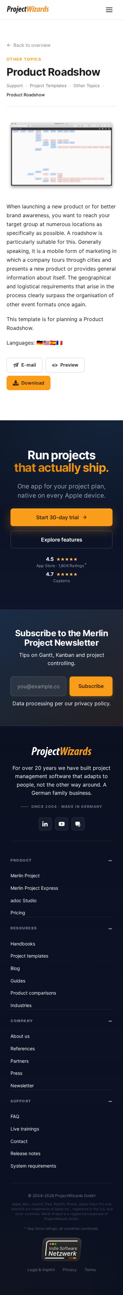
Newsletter (22, 1085)
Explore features (61, 539)
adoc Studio (23, 900)
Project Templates (48, 85)
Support (15, 85)
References (22, 1048)
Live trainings (24, 1129)
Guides (17, 980)
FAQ (14, 1116)
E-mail (28, 365)
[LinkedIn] (45, 823)
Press (16, 1073)
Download (32, 383)
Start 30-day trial (57, 517)
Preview (69, 365)
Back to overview (32, 45)
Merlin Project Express (34, 888)
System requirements (33, 1166)
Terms (90, 1269)
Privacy (70, 1269)
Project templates (29, 956)
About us (20, 1036)
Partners (19, 1061)
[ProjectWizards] (61, 752)
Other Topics (86, 85)
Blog (15, 968)
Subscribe (91, 686)
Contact (19, 1141)
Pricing (17, 912)
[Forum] (78, 823)
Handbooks (22, 943)
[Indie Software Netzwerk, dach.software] (61, 1249)
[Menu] (109, 10)
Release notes (25, 1153)
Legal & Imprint (41, 1269)
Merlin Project (25, 875)
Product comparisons (33, 993)
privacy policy (91, 703)
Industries (20, 1005)
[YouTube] (61, 823)
